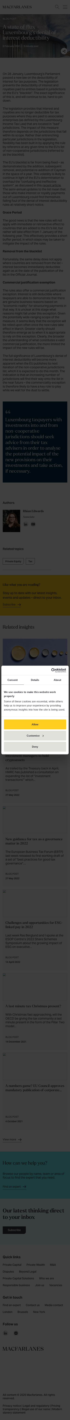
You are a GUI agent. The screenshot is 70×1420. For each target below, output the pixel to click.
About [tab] (57, 679)
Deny (35, 746)
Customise (33, 735)
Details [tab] (35, 679)
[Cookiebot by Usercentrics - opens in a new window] (51, 670)
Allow (35, 724)
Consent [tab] (12, 679)
